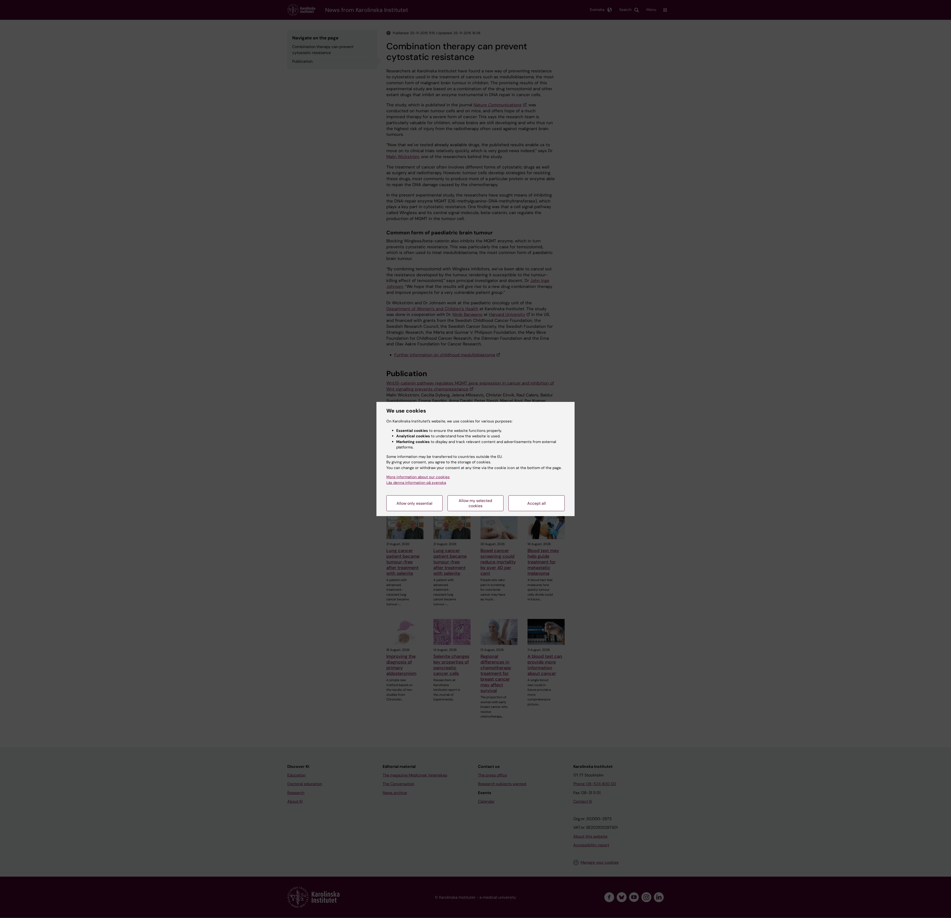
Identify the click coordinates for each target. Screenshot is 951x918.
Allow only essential (414, 503)
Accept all (536, 503)
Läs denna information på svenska (416, 482)
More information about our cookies (418, 476)
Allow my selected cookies (475, 503)
